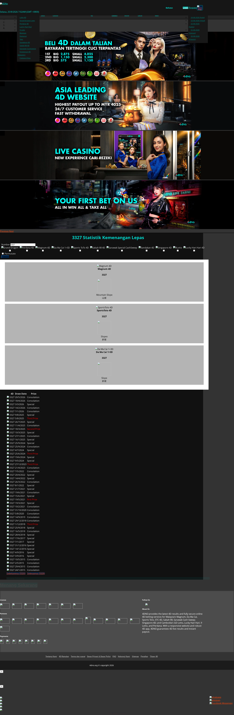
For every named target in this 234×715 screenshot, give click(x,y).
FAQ (114, 656)
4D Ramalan (64, 656)
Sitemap (135, 656)
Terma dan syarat (78, 656)
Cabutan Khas (25, 58)
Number (5, 244)
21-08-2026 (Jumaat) (194, 31)
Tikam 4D (154, 656)
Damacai (23, 36)
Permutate (10, 253)
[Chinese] (177, 8)
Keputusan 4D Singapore (24, 53)
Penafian (144, 656)
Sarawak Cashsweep (28, 49)
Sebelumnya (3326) (15, 573)
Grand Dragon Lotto (27, 21)
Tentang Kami (51, 656)
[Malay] (180, 8)
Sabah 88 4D (24, 46)
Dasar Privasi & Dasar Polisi (99, 656)
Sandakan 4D (25, 43)
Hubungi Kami (124, 656)
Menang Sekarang (15, 578)
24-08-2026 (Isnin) (198, 18)
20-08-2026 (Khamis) (194, 37)
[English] (174, 8)
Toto (21, 39)
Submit (5, 257)
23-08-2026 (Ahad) (198, 21)
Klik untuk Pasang (117, 713)
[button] (4, 231)
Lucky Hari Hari (26, 27)
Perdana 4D (24, 24)
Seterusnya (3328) (36, 573)
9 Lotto (22, 30)
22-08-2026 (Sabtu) (194, 25)
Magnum (23, 33)
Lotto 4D (23, 18)
